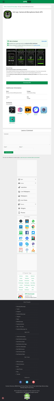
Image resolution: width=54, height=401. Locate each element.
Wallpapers (24, 196)
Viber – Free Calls (20, 326)
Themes (22, 204)
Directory (12, 386)
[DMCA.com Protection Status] (27, 396)
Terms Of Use (32, 386)
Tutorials (18, 374)
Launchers (24, 187)
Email (5, 147)
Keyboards (33, 285)
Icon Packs (24, 200)
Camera (32, 278)
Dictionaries (27, 280)
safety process (37, 45)
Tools (33, 287)
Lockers (21, 285)
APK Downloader (19, 361)
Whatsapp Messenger (21, 306)
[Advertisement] (27, 28)
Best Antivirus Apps (20, 341)
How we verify (44, 41)
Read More (27, 79)
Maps (33, 280)
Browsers (21, 289)
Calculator (21, 280)
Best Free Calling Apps (21, 346)
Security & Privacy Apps (12, 6)
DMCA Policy (18, 386)
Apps (21, 179)
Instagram (18, 311)
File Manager (21, 282)
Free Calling (32, 282)
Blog (17, 371)
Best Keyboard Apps (20, 354)
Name (21, 147)
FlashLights (27, 282)
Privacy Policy (24, 386)
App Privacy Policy (29, 387)
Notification (27, 289)
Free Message (27, 285)
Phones (23, 212)
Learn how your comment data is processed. (30, 157)
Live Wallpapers (25, 191)
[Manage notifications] (3, 398)
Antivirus (21, 276)
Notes (27, 287)
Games (22, 183)
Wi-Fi (33, 289)
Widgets (23, 208)
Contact (7, 386)
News (17, 366)
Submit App (38, 386)
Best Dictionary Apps (20, 351)
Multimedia (21, 287)
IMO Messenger (19, 321)
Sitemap (22, 387)
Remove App (45, 386)
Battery (27, 276)
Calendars (27, 278)
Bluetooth (33, 276)
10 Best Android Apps (20, 336)
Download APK (27, 82)
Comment (6, 134)
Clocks (21, 278)
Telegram (18, 316)
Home (5, 6)
